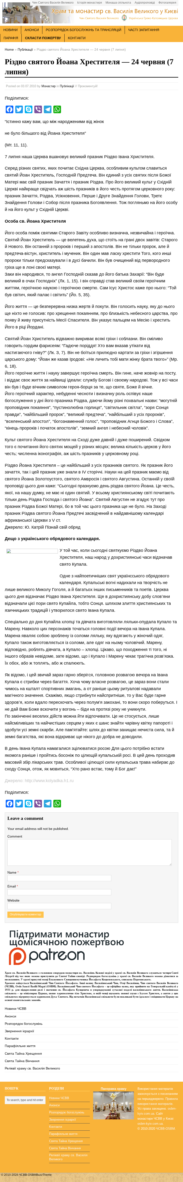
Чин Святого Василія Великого (53, 2)
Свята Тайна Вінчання (22, 1061)
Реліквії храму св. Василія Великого (32, 1068)
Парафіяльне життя (20, 1046)
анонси (32, 30)
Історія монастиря (89, 2)
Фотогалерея (167, 2)
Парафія (11, 38)
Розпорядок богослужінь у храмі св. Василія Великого (120, 976)
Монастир (48, 86)
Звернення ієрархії (19, 1031)
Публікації (67, 86)
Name (12, 872)
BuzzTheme (44, 1175)
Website (13, 900)
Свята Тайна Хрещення (23, 1053)
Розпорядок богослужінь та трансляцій (83, 30)
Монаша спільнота (118, 2)
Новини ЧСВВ (15, 1008)
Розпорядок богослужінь (23, 1024)
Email (12, 886)
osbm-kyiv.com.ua (150, 1123)
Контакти (77, 38)
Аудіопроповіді (145, 2)
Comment (14, 836)
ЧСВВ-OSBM (165, 1128)
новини (10, 30)
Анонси (10, 1016)
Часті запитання (143, 30)
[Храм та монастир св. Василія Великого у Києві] (91, 21)
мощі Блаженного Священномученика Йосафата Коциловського (81, 979)
